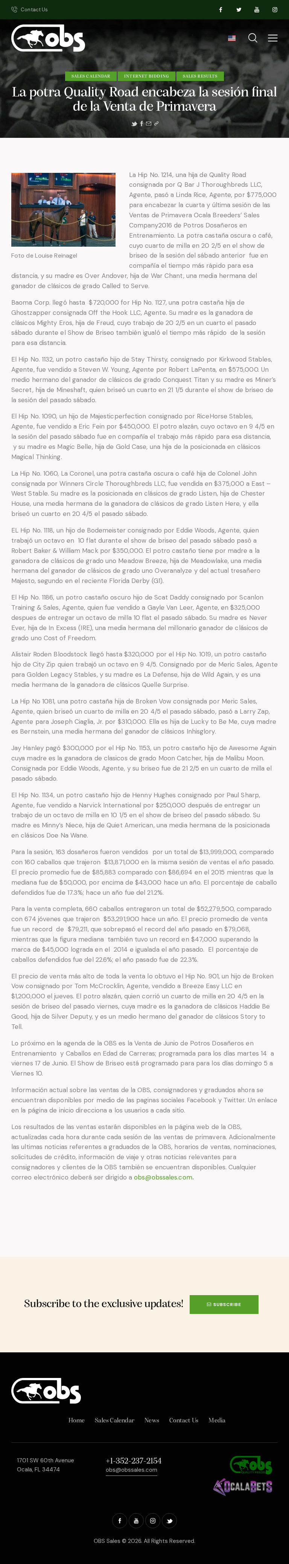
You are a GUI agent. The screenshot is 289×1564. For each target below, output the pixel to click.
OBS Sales (107, 1541)
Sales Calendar (90, 76)
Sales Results (200, 76)
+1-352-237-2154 (133, 1461)
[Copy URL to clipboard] (156, 124)
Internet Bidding (146, 76)
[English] (231, 41)
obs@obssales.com (163, 1177)
